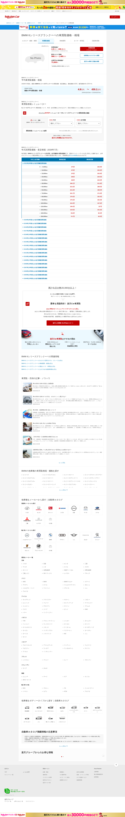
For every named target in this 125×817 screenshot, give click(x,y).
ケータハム (67, 627)
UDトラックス (47, 573)
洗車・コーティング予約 (83, 774)
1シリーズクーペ (69, 475)
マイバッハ (46, 588)
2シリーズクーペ (48, 478)
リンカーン (26, 606)
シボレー (87, 599)
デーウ (45, 676)
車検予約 (45, 774)
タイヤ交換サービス (81, 777)
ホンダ (66, 563)
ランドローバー (47, 624)
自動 (95, 41)
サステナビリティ (30, 801)
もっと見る (62, 462)
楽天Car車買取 (73, 155)
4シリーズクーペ (90, 484)
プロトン (46, 688)
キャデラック (26, 599)
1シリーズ (26, 475)
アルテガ (25, 591)
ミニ (86, 588)
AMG (24, 581)
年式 (52, 120)
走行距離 (81, 120)
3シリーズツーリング (49, 484)
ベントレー (26, 624)
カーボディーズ (89, 627)
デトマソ (87, 648)
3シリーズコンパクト (91, 481)
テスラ (25, 609)
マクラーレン (68, 630)
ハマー (25, 612)
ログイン (116, 17)
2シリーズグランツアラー (92, 478)
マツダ (25, 567)
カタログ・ (29, 41)
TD (65, 688)
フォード (46, 603)
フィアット (67, 645)
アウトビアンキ (47, 645)
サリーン (66, 606)
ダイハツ (25, 570)
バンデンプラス (47, 630)
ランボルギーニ (68, 648)
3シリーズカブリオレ (29, 481)
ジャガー (66, 621)
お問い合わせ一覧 (18, 801)
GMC (86, 609)
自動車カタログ (63, 780)
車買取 (46, 41)
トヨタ (25, 563)
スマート (87, 581)
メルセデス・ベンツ (28, 588)
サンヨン (87, 676)
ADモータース (27, 680)
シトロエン (26, 660)
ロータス (66, 624)
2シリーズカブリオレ (29, 478)
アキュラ (87, 573)
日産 (44, 563)
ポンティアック (68, 603)
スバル (66, 567)
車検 (62, 41)
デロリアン (46, 606)
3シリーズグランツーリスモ (72, 481)
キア (65, 676)
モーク (25, 637)
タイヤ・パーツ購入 (65, 777)
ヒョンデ (25, 676)
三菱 (86, 563)
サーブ (25, 668)
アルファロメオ (27, 645)
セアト (45, 691)
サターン (66, 599)
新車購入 (62, 772)
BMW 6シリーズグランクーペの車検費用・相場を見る (37, 363)
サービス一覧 (8, 801)
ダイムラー (88, 621)
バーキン (25, 691)
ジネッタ (46, 627)
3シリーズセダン (27, 484)
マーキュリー (89, 603)
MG (65, 633)
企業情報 (96, 771)
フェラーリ (88, 645)
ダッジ (66, 609)
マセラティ (26, 648)
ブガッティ (88, 660)
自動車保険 (79, 780)
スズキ (87, 567)
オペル (45, 585)
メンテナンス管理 (47, 777)
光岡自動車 (46, 570)
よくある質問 (26, 772)
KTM (65, 691)
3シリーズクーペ (48, 481)
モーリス (25, 633)
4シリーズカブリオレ (70, 484)
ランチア (46, 648)
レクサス (66, 573)
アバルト (25, 651)
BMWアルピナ (68, 581)
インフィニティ (47, 612)
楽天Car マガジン (47, 780)
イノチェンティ (47, 651)
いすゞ (45, 567)
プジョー (46, 660)
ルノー (66, 660)
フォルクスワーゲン (70, 585)
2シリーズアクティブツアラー (93, 475)
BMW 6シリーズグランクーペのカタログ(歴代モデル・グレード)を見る (42, 360)
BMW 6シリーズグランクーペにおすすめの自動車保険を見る (39, 369)
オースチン (88, 630)
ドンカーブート (89, 688)
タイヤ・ (79, 41)
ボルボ (45, 668)
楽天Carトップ (10, 23)
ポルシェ (87, 585)
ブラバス (66, 588)
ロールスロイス (27, 627)
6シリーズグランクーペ (49, 23)
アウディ (25, 585)
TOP (6, 772)
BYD (24, 688)
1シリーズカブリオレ (49, 475)
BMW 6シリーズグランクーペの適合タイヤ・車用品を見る (38, 366)
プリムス (87, 606)
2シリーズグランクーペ (71, 478)
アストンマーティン (49, 621)
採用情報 (96, 777)
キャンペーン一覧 (9, 774)
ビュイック (26, 603)
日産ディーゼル (68, 570)
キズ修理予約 (63, 774)
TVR (24, 621)
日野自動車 (88, 570)
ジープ (45, 609)
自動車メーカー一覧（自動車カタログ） (26, 23)
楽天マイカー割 (47, 782)
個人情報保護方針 (98, 774)
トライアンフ (47, 633)
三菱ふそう (26, 573)
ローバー (87, 624)
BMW (39, 23)
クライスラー (47, 599)
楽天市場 (117, 11)
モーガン (25, 630)
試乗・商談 (45, 772)
